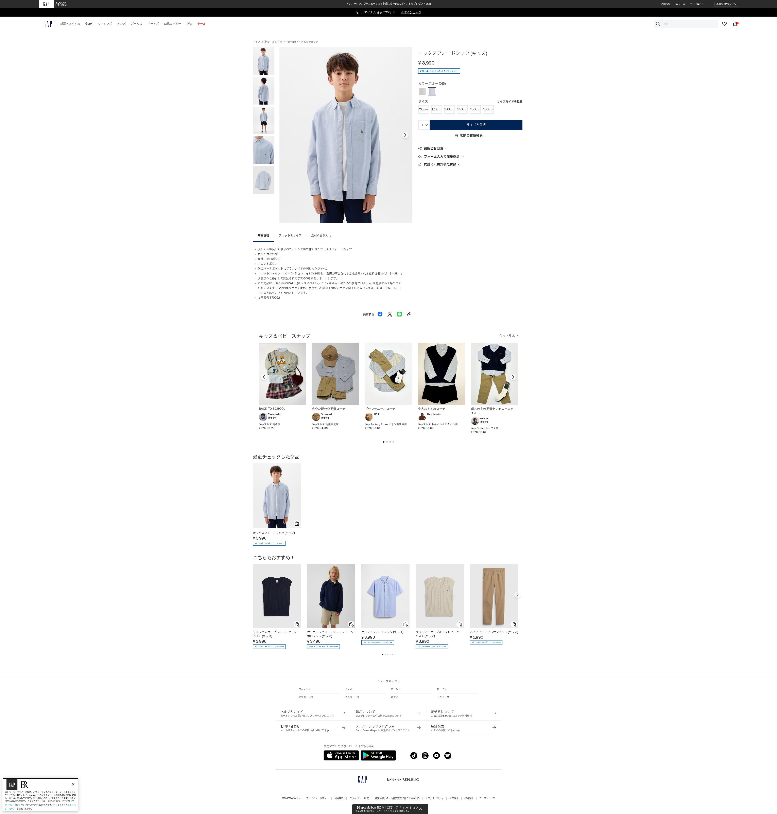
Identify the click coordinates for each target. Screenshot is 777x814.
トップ (256, 41)
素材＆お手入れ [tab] (321, 235)
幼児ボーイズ (352, 697)
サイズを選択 (476, 125)
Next (405, 135)
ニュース (680, 4)
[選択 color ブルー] (432, 91)
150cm (475, 109)
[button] (726, 4)
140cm (462, 109)
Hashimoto (434, 414)
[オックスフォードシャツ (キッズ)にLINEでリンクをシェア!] (399, 313)
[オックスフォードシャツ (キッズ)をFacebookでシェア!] (380, 313)
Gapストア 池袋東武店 (325, 424)
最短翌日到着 (433, 148)
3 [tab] (387, 654)
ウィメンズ (305, 689)
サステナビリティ (434, 798)
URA (377, 414)
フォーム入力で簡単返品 (442, 157)
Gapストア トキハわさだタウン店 (438, 424)
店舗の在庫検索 (471, 136)
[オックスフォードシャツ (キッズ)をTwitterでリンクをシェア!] (390, 313)
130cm (449, 109)
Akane (484, 418)
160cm (488, 109)
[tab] (470, 149)
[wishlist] (724, 23)
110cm (423, 109)
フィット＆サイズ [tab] (290, 235)
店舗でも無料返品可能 (440, 165)
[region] (40, 795)
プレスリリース (487, 798)
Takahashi (274, 414)
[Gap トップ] (45, 24)
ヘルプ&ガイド (698, 4)
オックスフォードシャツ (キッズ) (274, 533)
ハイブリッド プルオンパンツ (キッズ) (494, 632)
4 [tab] (390, 654)
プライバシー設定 (359, 798)
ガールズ (396, 689)
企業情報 (453, 798)
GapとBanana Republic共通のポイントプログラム (383, 730)
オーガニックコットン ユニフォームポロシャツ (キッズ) (330, 634)
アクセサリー (444, 697)
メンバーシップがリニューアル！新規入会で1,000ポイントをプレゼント (388, 3)
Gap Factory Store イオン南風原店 (386, 424)
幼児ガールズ (306, 697)
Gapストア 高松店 (269, 424)
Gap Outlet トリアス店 (485, 428)
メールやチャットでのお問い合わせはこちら (304, 730)
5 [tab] (392, 654)
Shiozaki (326, 414)
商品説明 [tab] (263, 235)
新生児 (394, 697)
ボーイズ (442, 689)
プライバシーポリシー (317, 798)
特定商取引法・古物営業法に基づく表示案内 (397, 798)
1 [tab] (382, 654)
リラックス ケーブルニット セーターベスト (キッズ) (276, 634)
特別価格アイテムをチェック (302, 41)
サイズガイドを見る (509, 101)
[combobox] (686, 24)
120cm (437, 109)
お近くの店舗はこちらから (445, 730)
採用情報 (468, 798)
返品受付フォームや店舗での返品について (379, 715)
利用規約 (338, 798)
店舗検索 (666, 4)
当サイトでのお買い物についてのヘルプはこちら (307, 715)
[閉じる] (73, 784)
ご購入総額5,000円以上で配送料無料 (451, 715)
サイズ (423, 101)
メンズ (348, 689)
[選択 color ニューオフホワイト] (422, 91)
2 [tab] (385, 654)
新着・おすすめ (273, 41)
